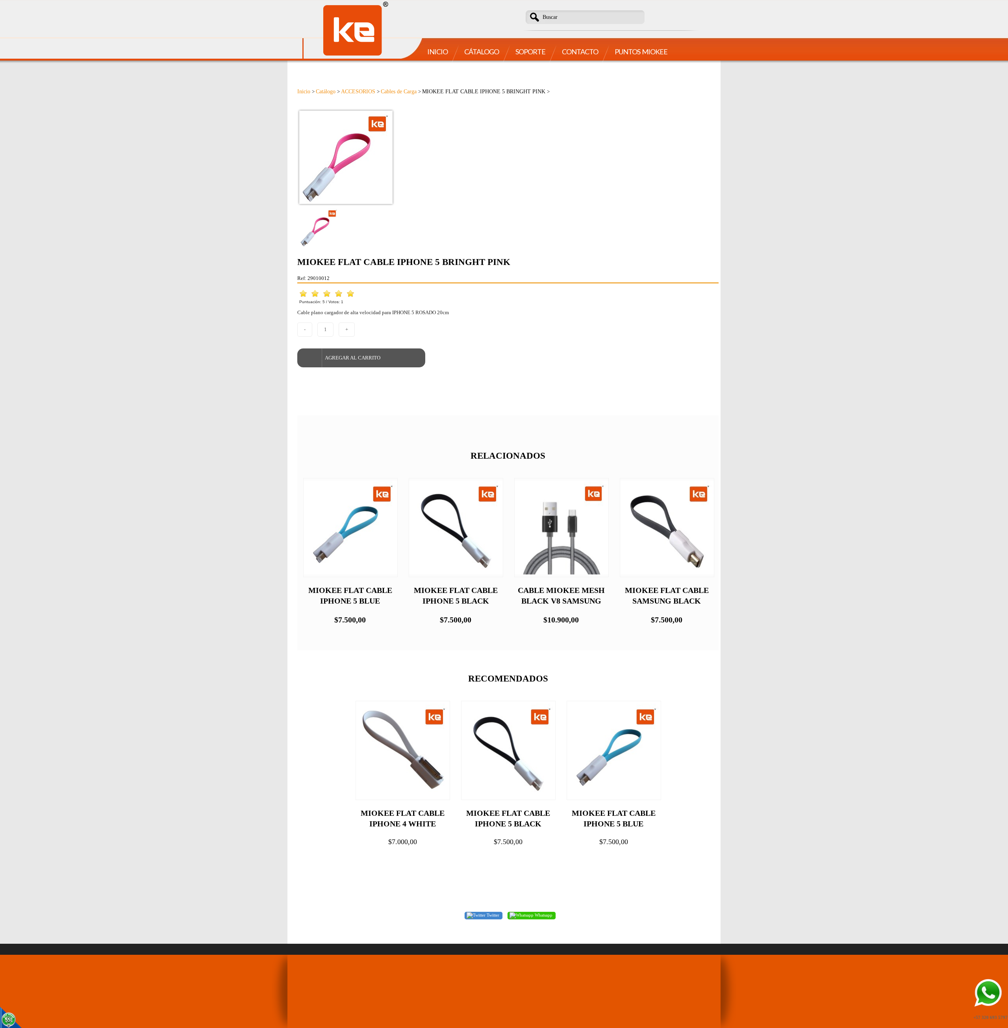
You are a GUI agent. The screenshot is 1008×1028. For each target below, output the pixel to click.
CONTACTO (580, 51)
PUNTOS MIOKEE (641, 51)
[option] (508, 157)
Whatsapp (543, 915)
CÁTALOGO (481, 51)
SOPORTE (530, 51)
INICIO (437, 51)
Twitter (492, 915)
